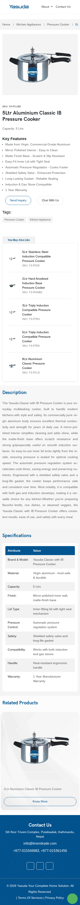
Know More (40, 801)
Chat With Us (50, 200)
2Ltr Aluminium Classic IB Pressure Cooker (33, 789)
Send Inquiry (18, 200)
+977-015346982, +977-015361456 (40, 851)
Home (6, 24)
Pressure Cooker (58, 24)
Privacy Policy (54, 897)
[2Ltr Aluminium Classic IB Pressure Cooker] (40, 747)
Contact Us (63, 6)
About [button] (45, 6)
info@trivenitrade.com (40, 843)
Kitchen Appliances (28, 24)
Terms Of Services (31, 897)
